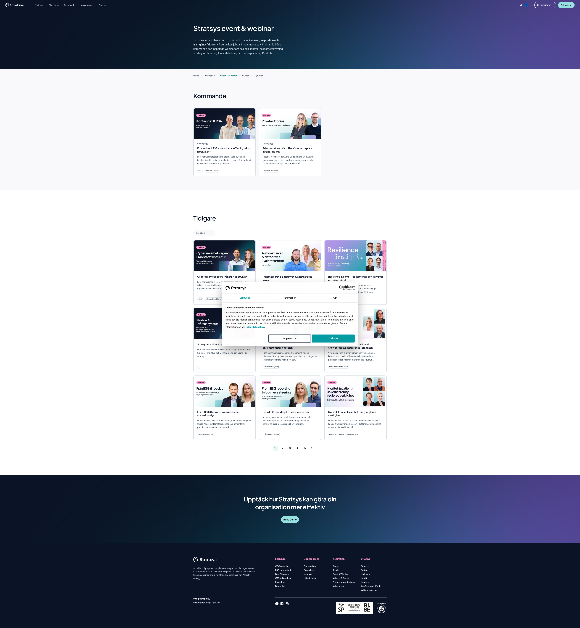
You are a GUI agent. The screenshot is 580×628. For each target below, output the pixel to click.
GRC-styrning (282, 566)
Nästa (348, 448)
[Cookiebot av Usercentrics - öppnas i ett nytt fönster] (341, 287)
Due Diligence (282, 574)
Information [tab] (290, 297)
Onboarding (310, 566)
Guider (245, 75)
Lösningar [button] (38, 5)
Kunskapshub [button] (86, 5)
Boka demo (566, 5)
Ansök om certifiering (371, 586)
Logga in (365, 582)
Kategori (200, 232)
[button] (526, 5)
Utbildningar (310, 578)
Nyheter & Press (340, 578)
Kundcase (210, 75)
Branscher (280, 586)
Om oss (365, 566)
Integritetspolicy (201, 598)
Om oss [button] (102, 5)
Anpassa (287, 338)
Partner (364, 570)
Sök (521, 5)
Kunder (336, 570)
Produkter (280, 582)
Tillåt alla (333, 338)
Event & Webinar (228, 75)
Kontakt (308, 574)
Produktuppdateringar (343, 582)
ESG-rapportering (284, 570)
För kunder (545, 4)
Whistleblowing (369, 590)
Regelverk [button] (69, 5)
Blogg (196, 75)
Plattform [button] (54, 5)
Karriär (364, 578)
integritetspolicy (255, 327)
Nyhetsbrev (338, 586)
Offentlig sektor (283, 578)
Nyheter (259, 75)
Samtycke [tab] (245, 297)
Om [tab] (335, 297)
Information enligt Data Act (206, 602)
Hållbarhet (366, 574)
